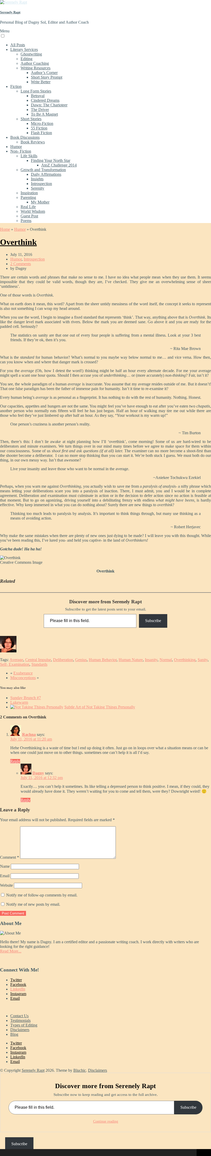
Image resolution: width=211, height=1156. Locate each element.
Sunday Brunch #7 (25, 698)
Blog (14, 1034)
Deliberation (63, 660)
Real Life (28, 207)
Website (6, 885)
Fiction (16, 86)
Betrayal (38, 96)
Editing (26, 59)
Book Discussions (25, 137)
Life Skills (29, 156)
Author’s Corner (44, 72)
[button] (5, 1153)
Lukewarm (19, 702)
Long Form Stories (36, 91)
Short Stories (31, 119)
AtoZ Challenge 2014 (59, 165)
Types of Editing (23, 1025)
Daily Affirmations (46, 174)
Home (5, 229)
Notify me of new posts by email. (33, 904)
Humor (16, 146)
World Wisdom (33, 211)
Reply (15, 761)
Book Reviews (33, 142)
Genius (81, 660)
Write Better (40, 82)
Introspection (41, 183)
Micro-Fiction (42, 123)
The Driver (40, 109)
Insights (37, 179)
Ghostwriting (31, 54)
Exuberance (23, 673)
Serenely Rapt (10, 12)
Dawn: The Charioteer (49, 105)
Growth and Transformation (43, 170)
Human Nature (131, 660)
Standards (39, 664)
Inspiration (29, 193)
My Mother (40, 202)
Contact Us (19, 1016)
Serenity (37, 188)
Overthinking (185, 660)
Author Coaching (35, 63)
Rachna (29, 734)
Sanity (203, 660)
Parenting (28, 197)
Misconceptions (23, 678)
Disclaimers (19, 1030)
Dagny (38, 773)
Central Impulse (38, 660)
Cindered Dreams (45, 100)
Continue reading (105, 1121)
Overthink (18, 242)
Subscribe (153, 620)
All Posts (17, 45)
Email (5, 876)
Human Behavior (103, 660)
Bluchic (79, 1070)
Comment (9, 857)
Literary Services (24, 49)
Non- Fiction (20, 151)
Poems (26, 220)
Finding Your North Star (50, 160)
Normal (166, 660)
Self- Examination (14, 664)
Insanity (151, 660)
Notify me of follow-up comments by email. (41, 895)
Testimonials (20, 1020)
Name (5, 866)
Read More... (10, 951)
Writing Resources (35, 68)
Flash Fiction (41, 133)
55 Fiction (39, 128)
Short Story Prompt (46, 77)
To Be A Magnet (44, 114)
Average (16, 660)
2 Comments (20, 264)
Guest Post (29, 216)
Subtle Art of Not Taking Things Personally (99, 707)
